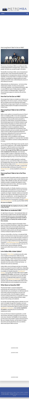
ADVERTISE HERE (14, 347)
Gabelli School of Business (7, 308)
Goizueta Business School (13, 242)
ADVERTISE (26, 392)
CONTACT (21, 392)
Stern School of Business (22, 164)
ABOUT (15, 392)
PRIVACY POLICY (10, 392)
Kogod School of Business (14, 279)
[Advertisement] (14, 30)
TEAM (18, 392)
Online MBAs (10, 254)
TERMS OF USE (3, 392)
